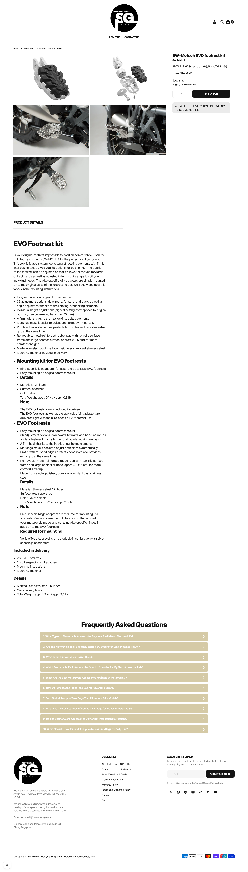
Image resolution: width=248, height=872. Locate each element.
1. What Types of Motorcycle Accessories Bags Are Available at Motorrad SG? (88, 636)
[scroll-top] (242, 866)
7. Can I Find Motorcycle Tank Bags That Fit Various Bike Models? (80, 698)
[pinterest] (185, 792)
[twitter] (170, 792)
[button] (214, 22)
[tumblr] (208, 792)
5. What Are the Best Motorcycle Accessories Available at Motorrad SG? (85, 677)
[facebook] (178, 792)
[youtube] (215, 792)
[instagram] (193, 792)
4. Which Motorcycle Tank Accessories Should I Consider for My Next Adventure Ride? (93, 667)
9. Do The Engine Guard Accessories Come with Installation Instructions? (85, 718)
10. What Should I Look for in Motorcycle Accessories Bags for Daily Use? (85, 729)
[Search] (222, 22)
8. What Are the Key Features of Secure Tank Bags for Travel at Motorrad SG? (88, 708)
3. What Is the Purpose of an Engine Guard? (68, 657)
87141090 (28, 48)
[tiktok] (200, 792)
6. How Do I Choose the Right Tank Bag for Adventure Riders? (78, 687)
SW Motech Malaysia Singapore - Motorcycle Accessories (58, 856)
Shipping (176, 84)
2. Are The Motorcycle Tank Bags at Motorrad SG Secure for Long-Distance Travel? (91, 646)
